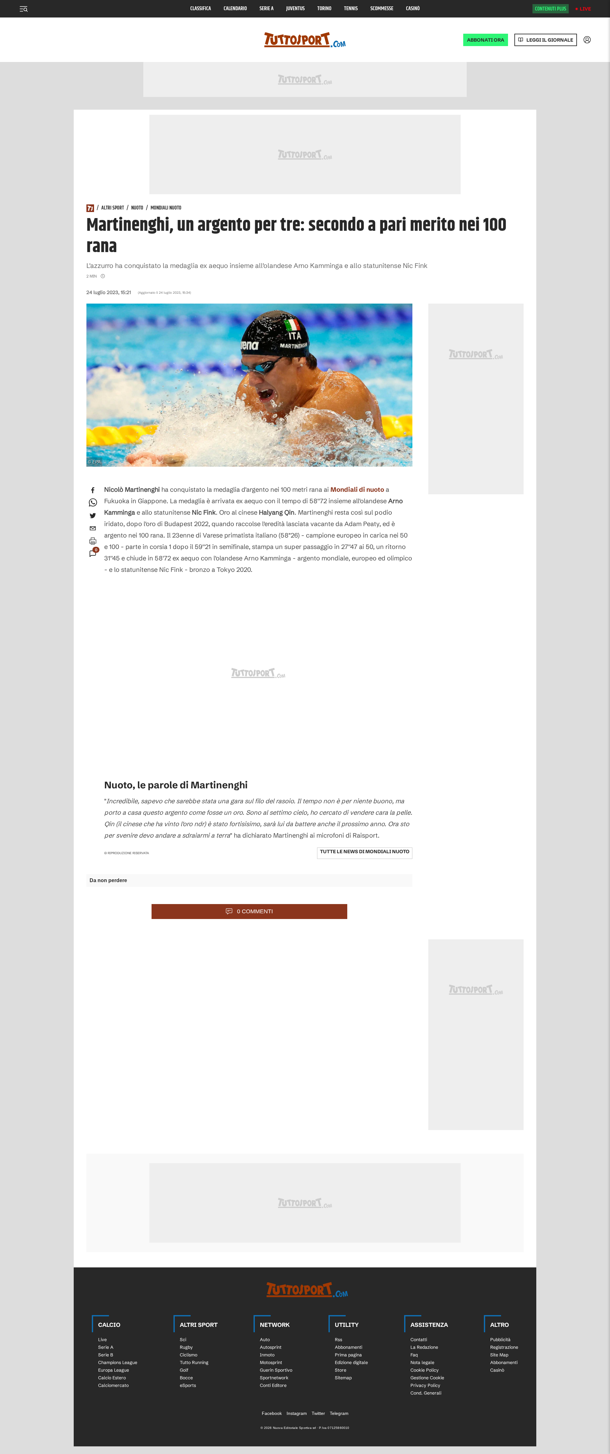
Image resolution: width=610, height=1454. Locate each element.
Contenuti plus (550, 8)
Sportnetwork (274, 1378)
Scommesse (381, 8)
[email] (92, 528)
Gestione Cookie (427, 1378)
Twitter (318, 1413)
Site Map (499, 1355)
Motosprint (271, 1362)
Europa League (113, 1370)
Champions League (117, 1362)
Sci (183, 1339)
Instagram (297, 1413)
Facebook (272, 1413)
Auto (265, 1339)
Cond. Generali (425, 1393)
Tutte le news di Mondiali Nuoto (365, 851)
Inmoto (267, 1355)
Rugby (186, 1347)
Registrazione (504, 1347)
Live (585, 8)
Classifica (200, 8)
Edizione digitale (351, 1362)
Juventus (295, 8)
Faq (414, 1355)
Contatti (418, 1339)
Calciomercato (113, 1385)
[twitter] (92, 515)
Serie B (105, 1355)
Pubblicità (500, 1339)
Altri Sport (112, 208)
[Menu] (23, 8)
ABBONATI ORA (485, 40)
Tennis (351, 8)
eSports (188, 1385)
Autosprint (270, 1347)
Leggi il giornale (549, 40)
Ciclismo (188, 1355)
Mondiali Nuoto (166, 208)
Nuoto (137, 208)
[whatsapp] (92, 503)
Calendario (235, 8)
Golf (184, 1370)
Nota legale (422, 1362)
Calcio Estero (112, 1378)
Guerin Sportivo (276, 1370)
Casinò (413, 8)
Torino (324, 8)
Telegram (339, 1413)
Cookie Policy (424, 1370)
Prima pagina (348, 1355)
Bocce (186, 1378)
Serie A (267, 8)
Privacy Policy (425, 1385)
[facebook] (92, 490)
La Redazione (424, 1347)
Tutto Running (194, 1362)
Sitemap (343, 1378)
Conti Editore (273, 1385)
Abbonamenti (348, 1347)
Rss (338, 1339)
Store (340, 1370)
